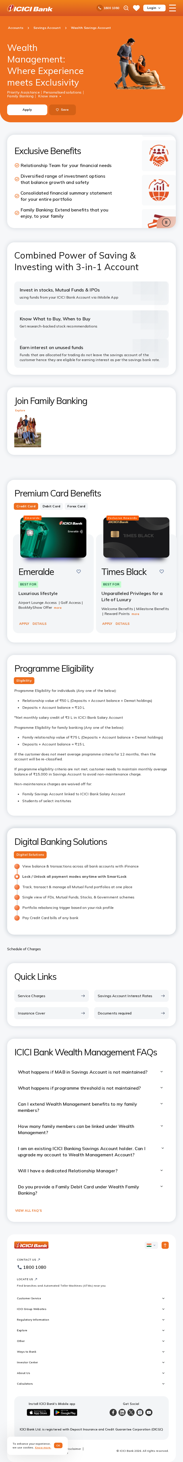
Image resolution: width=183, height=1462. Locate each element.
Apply (27, 110)
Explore (20, 410)
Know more (48, 95)
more (58, 608)
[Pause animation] (166, 222)
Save (65, 110)
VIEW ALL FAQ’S (28, 1211)
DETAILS (39, 624)
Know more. (43, 1447)
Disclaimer (73, 1448)
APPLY (24, 624)
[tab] (26, 506)
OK (58, 1445)
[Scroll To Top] (165, 1245)
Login (151, 8)
